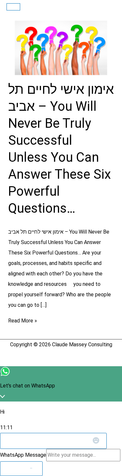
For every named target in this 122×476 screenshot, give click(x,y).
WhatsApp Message (23, 455)
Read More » (22, 321)
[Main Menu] (13, 6)
